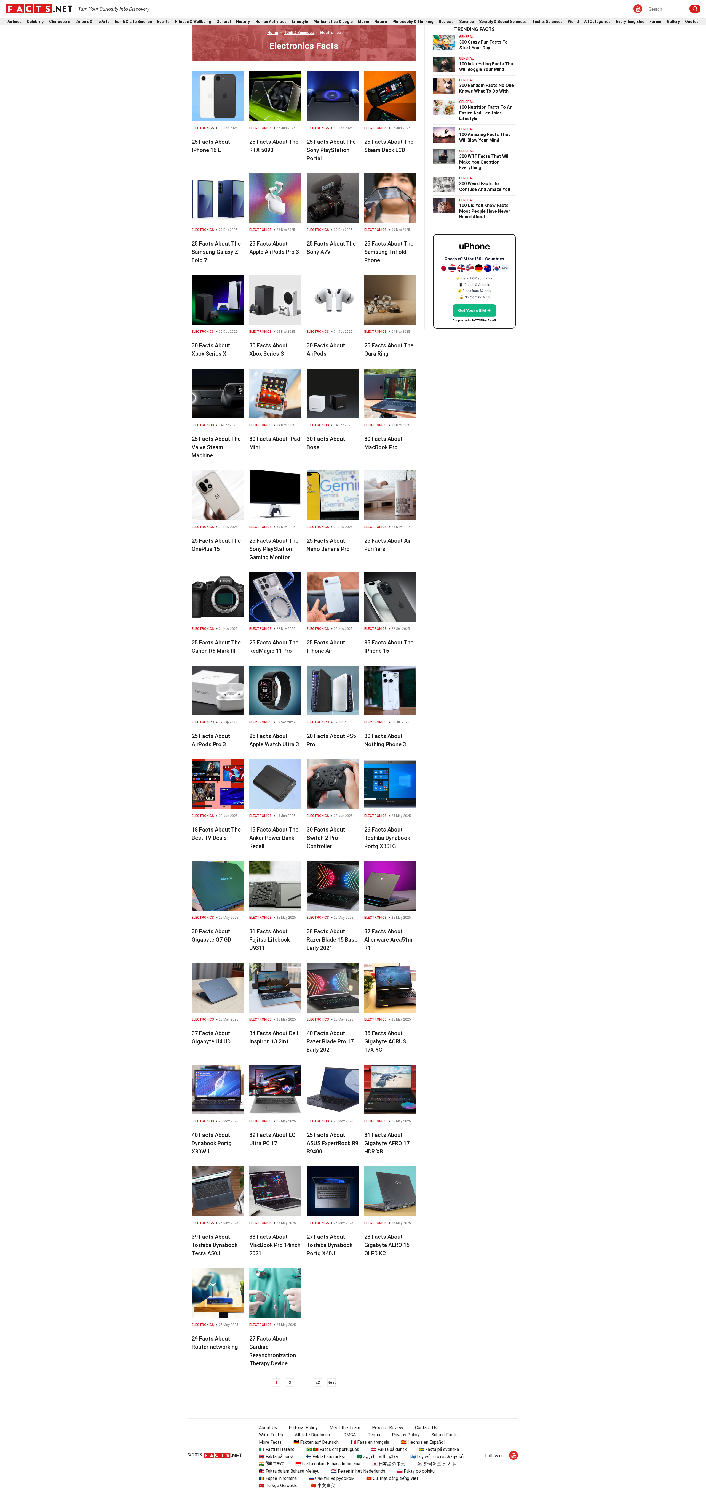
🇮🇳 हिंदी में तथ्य (271, 1463)
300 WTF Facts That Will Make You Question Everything (484, 162)
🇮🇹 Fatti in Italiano (277, 1449)
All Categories (597, 21)
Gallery (673, 21)
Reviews (446, 21)
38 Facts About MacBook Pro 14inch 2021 (275, 1245)
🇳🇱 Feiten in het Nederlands (358, 1471)
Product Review (387, 1427)
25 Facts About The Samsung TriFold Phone (388, 251)
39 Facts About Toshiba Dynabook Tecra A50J (214, 1245)
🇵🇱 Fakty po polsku (416, 1471)
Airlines (14, 21)
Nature (380, 21)
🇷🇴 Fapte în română (278, 1478)
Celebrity (35, 21)
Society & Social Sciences (503, 21)
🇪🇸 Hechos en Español (423, 1442)
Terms (374, 1434)
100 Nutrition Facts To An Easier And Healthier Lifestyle (485, 113)
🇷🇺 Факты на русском (331, 1478)
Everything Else (630, 21)
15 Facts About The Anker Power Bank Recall (273, 837)
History (243, 21)
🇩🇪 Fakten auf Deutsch (316, 1442)
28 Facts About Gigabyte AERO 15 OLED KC (387, 1245)
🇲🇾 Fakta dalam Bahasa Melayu (289, 1471)
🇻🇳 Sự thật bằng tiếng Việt (392, 1478)
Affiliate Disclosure (313, 1434)
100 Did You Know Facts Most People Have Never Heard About (484, 211)
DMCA (349, 1434)
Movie (363, 21)
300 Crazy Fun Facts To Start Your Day (483, 44)
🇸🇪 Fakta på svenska (439, 1449)
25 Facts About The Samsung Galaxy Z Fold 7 (216, 251)
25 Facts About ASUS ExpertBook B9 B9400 (332, 1143)
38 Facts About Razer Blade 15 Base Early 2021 (332, 939)
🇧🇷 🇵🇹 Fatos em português (332, 1449)
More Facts (270, 1442)
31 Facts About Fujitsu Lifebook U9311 (269, 939)
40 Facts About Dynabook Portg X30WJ (212, 1143)
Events (163, 21)
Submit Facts (444, 1434)
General (223, 21)
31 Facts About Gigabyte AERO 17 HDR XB (387, 1143)
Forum (655, 21)
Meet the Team (345, 1427)
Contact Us (426, 1427)
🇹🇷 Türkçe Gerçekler (279, 1485)
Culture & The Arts (92, 21)
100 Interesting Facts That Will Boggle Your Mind (487, 66)
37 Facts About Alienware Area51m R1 (388, 939)
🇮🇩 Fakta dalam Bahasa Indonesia (327, 1463)
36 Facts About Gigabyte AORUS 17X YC (385, 1041)
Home (272, 32)
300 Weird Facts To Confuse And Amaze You (484, 186)
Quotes (692, 21)
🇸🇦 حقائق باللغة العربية (378, 1456)
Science (466, 21)
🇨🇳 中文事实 (323, 1485)
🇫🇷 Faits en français (370, 1442)
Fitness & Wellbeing (193, 21)
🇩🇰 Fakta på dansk (389, 1449)
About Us (268, 1427)
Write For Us (271, 1434)
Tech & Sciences (547, 21)
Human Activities (271, 21)
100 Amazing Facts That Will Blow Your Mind (484, 137)
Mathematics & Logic (333, 21)
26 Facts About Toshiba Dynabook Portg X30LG (387, 837)
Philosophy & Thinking (413, 21)
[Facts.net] (39, 8)
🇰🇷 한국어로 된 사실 (437, 1463)
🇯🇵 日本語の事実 (388, 1463)
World (573, 21)
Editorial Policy (303, 1427)
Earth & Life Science (133, 21)
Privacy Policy (405, 1434)
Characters (59, 21)
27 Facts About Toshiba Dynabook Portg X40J (329, 1245)
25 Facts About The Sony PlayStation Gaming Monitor (273, 549)
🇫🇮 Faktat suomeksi (325, 1456)
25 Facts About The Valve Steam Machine (216, 447)
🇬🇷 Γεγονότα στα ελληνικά (437, 1456)
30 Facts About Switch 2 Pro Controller (326, 837)
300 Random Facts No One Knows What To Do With (486, 88)
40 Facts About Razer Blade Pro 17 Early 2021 (330, 1041)
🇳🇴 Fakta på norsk (276, 1456)
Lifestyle (300, 21)
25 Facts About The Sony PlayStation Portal (331, 150)
